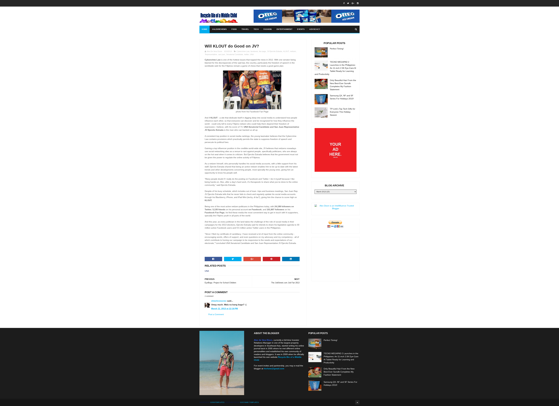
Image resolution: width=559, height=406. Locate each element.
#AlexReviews (219, 29)
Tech (256, 29)
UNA (252, 54)
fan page (262, 51)
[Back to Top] (357, 402)
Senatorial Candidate (234, 54)
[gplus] (353, 3)
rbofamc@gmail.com (274, 368)
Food (234, 29)
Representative (211, 54)
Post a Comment (216, 314)
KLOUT (286, 51)
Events (301, 29)
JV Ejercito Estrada (274, 51)
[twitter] (348, 3)
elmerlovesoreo (219, 301)
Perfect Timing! (337, 48)
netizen (293, 51)
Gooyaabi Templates (249, 402)
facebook (254, 51)
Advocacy (314, 29)
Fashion (267, 29)
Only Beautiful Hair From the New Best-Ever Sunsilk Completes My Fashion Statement (339, 372)
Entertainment (284, 29)
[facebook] (343, 3)
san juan (221, 54)
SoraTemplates (217, 402)
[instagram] (358, 3)
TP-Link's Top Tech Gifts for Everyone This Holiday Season (342, 112)
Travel (245, 29)
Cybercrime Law (243, 51)
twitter (246, 54)
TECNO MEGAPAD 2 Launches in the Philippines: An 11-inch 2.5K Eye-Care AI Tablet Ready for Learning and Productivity (335, 68)
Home (204, 29)
